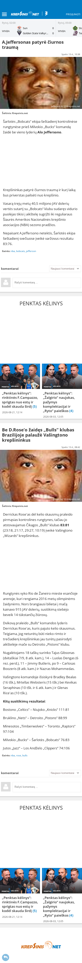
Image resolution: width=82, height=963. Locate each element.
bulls (24, 755)
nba (13, 251)
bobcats (20, 251)
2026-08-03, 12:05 (53, 416)
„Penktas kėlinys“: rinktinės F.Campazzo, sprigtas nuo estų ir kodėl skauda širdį (20, 400)
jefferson (31, 251)
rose (18, 755)
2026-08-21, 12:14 (12, 412)
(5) (35, 406)
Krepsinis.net (20, 113)
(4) (71, 410)
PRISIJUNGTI (73, 14)
